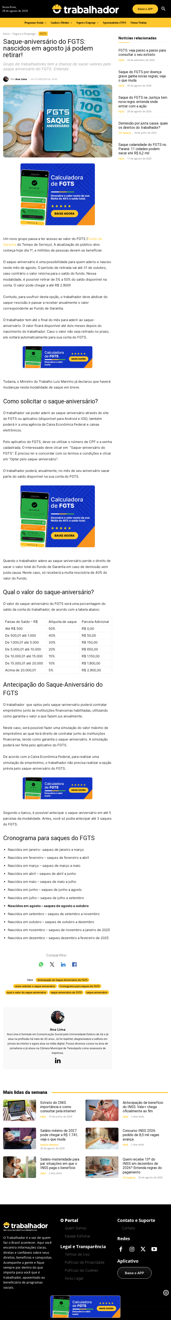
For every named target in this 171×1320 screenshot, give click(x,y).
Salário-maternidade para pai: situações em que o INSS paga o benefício (59, 1163)
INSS (43, 1116)
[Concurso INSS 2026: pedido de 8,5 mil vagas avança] (102, 1138)
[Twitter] (143, 1249)
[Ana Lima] (7, 79)
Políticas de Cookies (81, 1270)
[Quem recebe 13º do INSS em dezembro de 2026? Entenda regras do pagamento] (102, 1167)
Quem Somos (75, 1228)
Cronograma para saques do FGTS (80, 986)
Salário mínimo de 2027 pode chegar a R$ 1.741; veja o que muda (59, 1135)
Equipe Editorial (77, 1236)
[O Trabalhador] (85, 8)
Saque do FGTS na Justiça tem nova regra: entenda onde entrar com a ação (142, 101)
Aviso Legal (74, 1278)
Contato (128, 1228)
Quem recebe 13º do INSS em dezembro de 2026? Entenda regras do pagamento (142, 1165)
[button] (163, 9)
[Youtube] (154, 1249)
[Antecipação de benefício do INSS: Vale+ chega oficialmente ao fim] (102, 1110)
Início (6, 34)
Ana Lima (21, 79)
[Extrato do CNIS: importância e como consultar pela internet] (19, 1110)
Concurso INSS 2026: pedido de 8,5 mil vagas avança (141, 1135)
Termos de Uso (77, 1254)
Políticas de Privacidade (84, 1262)
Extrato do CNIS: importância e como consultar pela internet (58, 1107)
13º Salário (124, 133)
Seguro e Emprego (24, 34)
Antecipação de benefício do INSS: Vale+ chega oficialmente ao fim (143, 1107)
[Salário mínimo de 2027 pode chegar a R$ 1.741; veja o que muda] (19, 1138)
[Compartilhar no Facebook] (74, 965)
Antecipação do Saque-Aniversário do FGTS (62, 980)
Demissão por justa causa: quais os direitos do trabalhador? (143, 125)
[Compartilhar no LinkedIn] (63, 965)
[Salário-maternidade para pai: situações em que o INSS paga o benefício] (19, 1167)
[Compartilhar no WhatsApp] (41, 965)
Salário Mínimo (49, 1144)
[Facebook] (120, 1249)
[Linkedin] (57, 1061)
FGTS (43, 34)
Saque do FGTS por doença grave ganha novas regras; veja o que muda (142, 76)
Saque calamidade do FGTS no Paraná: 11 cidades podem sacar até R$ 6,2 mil (142, 149)
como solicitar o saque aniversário (35, 986)
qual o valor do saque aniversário (26, 992)
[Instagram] (131, 1249)
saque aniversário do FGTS (66, 992)
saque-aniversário (96, 992)
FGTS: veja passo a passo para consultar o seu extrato (142, 52)
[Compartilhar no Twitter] (52, 965)
